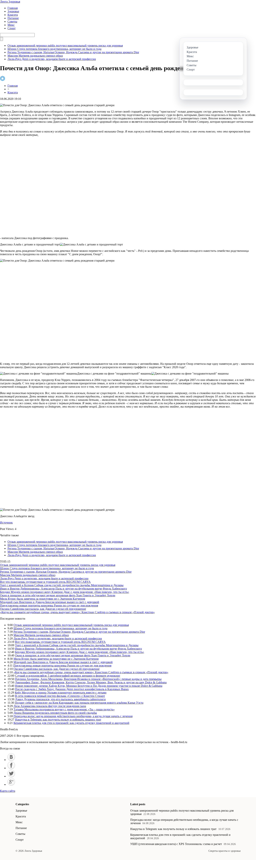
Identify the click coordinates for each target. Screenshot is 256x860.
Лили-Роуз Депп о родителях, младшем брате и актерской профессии (51, 59)
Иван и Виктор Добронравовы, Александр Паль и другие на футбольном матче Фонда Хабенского (63, 588)
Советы (12, 21)
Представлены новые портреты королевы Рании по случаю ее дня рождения (49, 605)
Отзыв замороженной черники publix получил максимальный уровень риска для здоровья (65, 45)
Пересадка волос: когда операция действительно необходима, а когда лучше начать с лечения (72, 716)
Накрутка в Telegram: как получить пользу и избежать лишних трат (58, 719)
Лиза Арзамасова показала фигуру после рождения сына (49, 706)
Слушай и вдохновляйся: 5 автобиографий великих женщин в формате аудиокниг (67, 675)
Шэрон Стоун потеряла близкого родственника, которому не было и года (54, 48)
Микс (11, 24)
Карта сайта (7, 790)
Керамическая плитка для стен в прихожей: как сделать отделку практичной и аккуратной (71, 723)
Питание (13, 18)
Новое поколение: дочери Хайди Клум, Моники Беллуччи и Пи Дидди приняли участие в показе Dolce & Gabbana (88, 685)
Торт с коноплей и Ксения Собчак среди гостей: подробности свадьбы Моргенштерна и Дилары (62, 585)
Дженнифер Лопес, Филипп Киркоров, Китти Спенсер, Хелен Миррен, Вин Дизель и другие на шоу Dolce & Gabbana (91, 682)
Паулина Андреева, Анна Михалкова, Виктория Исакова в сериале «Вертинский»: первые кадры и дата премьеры (88, 679)
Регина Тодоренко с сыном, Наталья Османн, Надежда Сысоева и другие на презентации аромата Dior (73, 52)
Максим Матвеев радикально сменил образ (35, 55)
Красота (12, 14)
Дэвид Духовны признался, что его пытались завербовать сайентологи (60, 699)
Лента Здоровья (10, 1)
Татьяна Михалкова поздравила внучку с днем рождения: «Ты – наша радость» (64, 709)
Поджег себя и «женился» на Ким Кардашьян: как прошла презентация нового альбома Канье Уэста (79, 702)
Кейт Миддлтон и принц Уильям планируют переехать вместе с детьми (60, 692)
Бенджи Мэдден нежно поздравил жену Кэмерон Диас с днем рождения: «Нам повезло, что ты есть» (64, 592)
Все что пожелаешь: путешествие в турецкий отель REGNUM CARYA (45, 581)
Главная (12, 8)
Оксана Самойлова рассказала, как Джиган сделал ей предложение (43, 608)
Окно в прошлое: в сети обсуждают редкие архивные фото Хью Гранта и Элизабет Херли (57, 595)
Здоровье (13, 11)
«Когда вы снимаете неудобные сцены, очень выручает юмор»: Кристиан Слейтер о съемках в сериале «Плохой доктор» (77, 612)
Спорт (11, 28)
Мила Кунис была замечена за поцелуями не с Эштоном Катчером (42, 598)
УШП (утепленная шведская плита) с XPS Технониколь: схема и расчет (176, 844)
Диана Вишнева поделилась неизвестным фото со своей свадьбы (55, 712)
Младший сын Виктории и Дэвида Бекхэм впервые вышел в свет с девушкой (49, 602)
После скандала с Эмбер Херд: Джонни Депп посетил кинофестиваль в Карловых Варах (72, 689)
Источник (6, 522)
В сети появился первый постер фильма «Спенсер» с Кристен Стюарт (60, 695)
